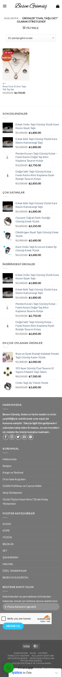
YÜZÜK (7, 537)
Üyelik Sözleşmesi (31, 660)
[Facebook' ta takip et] (6, 437)
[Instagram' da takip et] (12, 437)
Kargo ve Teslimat (13, 472)
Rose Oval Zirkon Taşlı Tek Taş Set (14, 88)
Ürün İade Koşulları (14, 479)
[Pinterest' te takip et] (30, 437)
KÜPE (6, 530)
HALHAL (8, 563)
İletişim (7, 465)
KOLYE (7, 523)
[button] (5, 6)
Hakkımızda (10, 459)
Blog (33, 653)
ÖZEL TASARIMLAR (15, 570)
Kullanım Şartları (43, 655)
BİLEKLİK (8, 544)
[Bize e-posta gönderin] (24, 437)
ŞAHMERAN (10, 557)
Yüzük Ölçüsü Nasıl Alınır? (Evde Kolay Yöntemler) (25, 501)
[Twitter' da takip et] (18, 437)
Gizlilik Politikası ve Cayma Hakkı (22, 485)
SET (5, 550)
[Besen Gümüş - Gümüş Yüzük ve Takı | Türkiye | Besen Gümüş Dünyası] (31, 6)
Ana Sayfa (11, 18)
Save (10, 52)
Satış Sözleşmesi (12, 492)
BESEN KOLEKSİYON (15, 577)
